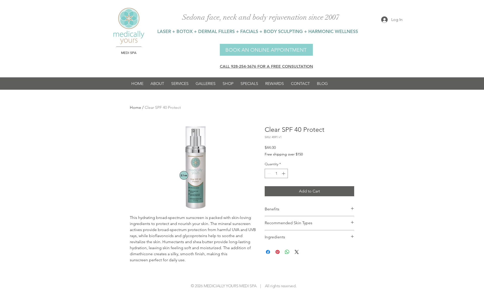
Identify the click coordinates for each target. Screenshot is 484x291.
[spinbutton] (276, 173)
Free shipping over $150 (284, 154)
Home (135, 107)
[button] (180, 83)
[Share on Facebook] (268, 252)
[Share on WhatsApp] (287, 252)
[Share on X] (297, 252)
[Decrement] (268, 173)
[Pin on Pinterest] (278, 252)
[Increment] (284, 173)
